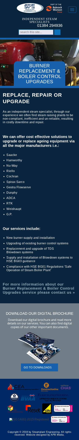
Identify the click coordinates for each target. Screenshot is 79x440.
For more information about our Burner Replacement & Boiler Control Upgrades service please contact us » (39, 288)
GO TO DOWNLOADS (38, 367)
